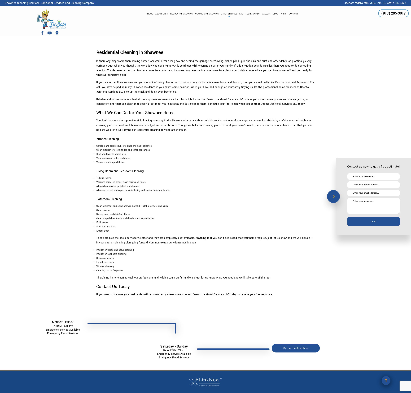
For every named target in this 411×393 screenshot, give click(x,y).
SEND (373, 221)
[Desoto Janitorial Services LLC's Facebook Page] (42, 33)
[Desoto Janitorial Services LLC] (51, 18)
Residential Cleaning (181, 13)
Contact (293, 13)
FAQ (241, 13)
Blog (275, 13)
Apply (283, 13)
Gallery (266, 13)
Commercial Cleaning (207, 13)
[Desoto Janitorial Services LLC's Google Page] (57, 33)
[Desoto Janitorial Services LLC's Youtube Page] (49, 33)
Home (150, 13)
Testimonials (253, 13)
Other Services (229, 13)
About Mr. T (161, 13)
